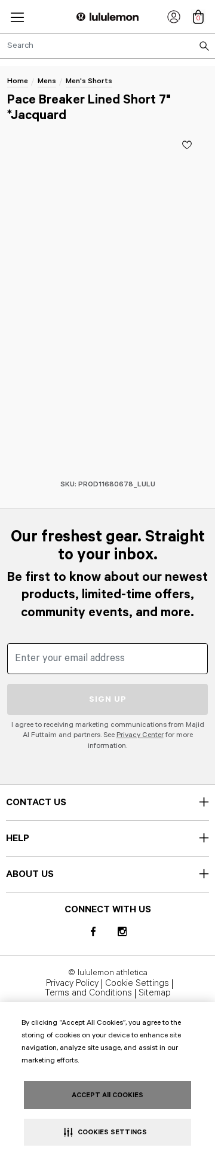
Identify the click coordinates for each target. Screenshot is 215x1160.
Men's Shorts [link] (89, 81)
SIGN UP (108, 699)
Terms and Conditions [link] (88, 993)
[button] (17, 17)
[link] (173, 16)
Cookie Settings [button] (137, 984)
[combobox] (107, 46)
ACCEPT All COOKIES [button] (107, 1095)
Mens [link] (47, 81)
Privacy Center (140, 734)
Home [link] (17, 81)
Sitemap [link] (155, 993)
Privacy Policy (72, 984)
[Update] (187, 145)
